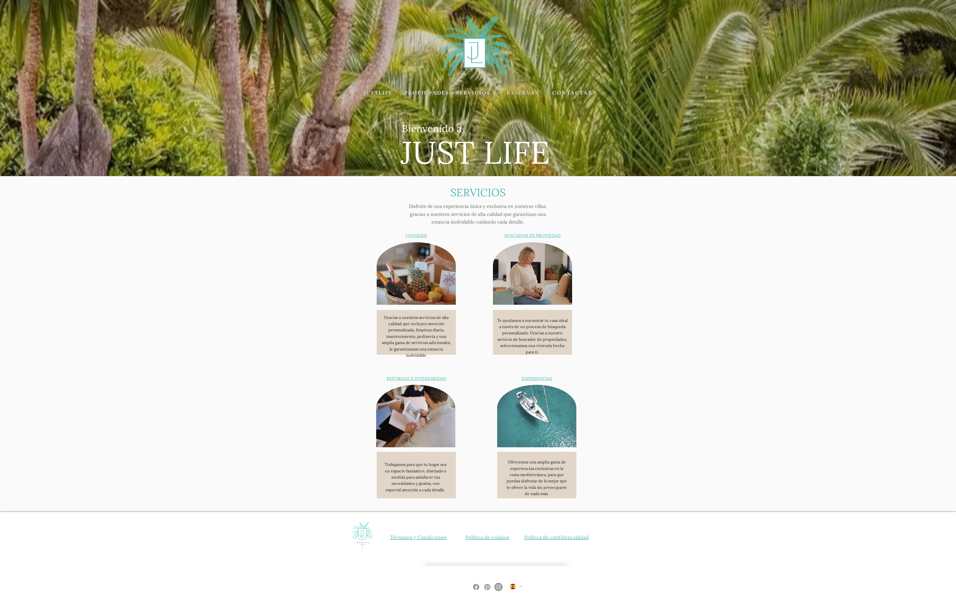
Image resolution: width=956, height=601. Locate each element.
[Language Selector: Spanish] (515, 586)
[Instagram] (498, 587)
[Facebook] (476, 587)
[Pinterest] (487, 587)
